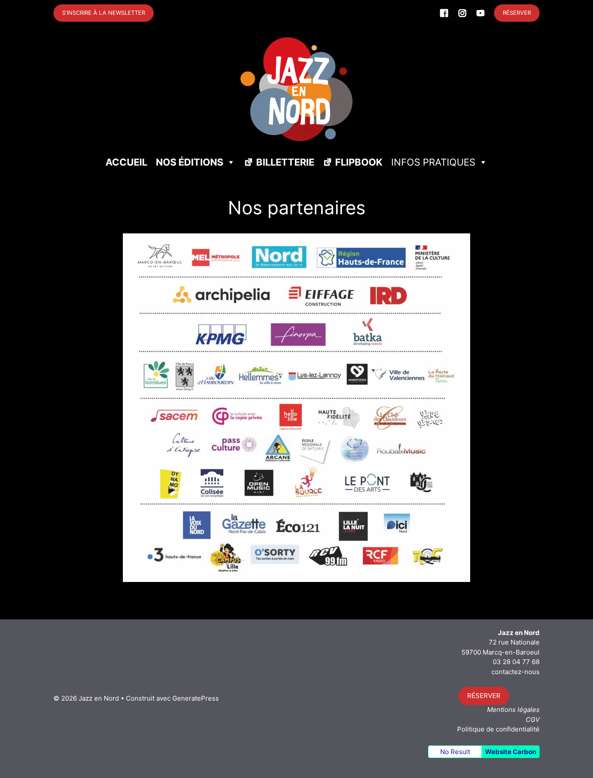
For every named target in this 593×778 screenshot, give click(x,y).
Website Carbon (510, 752)
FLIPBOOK (358, 162)
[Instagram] (462, 13)
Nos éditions (189, 162)
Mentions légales (513, 709)
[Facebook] (444, 13)
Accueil (126, 162)
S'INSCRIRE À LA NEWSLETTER (103, 12)
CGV (533, 719)
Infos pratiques (433, 162)
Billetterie (285, 162)
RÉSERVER (517, 12)
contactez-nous (515, 672)
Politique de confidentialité (498, 729)
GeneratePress (195, 698)
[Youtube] (480, 13)
